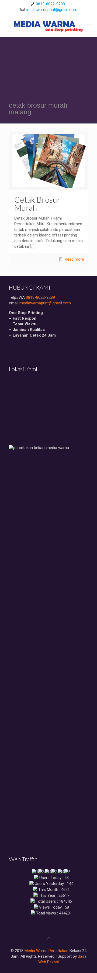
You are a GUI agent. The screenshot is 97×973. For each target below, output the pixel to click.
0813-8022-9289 (50, 4)
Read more (74, 259)
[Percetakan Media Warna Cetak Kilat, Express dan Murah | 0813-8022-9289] (48, 26)
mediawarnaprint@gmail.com (51, 9)
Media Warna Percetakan (46, 950)
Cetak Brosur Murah (37, 203)
